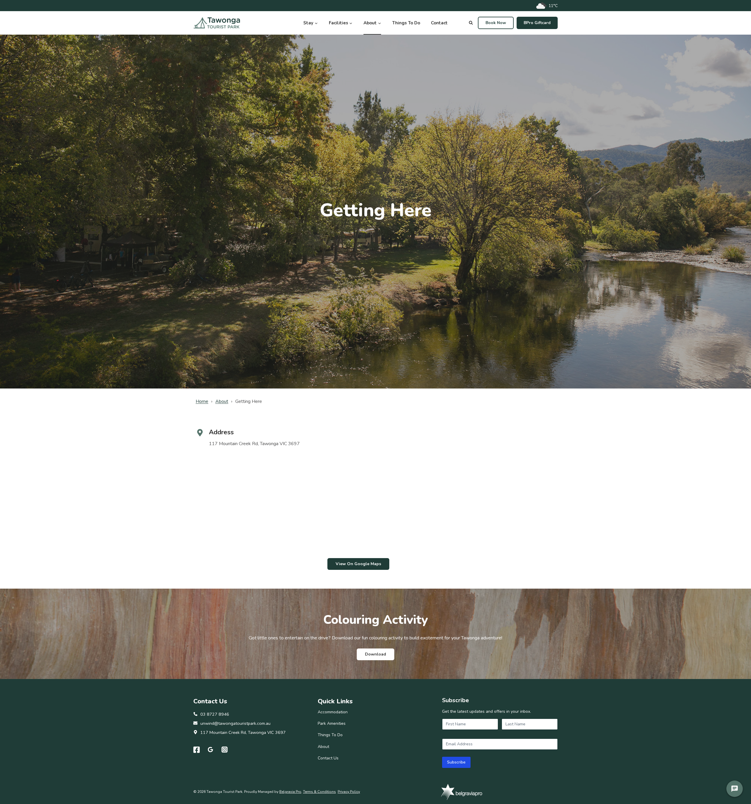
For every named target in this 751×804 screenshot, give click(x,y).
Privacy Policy (349, 791)
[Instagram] (225, 750)
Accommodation (333, 712)
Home (202, 401)
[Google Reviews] (210, 750)
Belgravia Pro (290, 791)
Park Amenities (332, 723)
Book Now (496, 23)
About (221, 401)
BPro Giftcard (537, 23)
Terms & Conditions (319, 791)
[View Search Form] (471, 23)
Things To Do (406, 23)
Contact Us (328, 758)
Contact (439, 23)
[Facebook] (196, 750)
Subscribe (456, 762)
